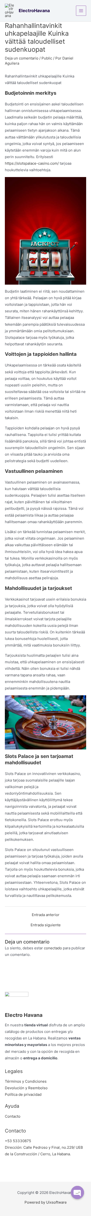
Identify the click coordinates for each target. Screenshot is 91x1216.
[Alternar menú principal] (81, 11)
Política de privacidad (23, 1094)
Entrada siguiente (46, 925)
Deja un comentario (21, 58)
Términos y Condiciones (26, 1081)
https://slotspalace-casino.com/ (32, 163)
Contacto (12, 1116)
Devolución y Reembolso (26, 1088)
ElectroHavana (34, 10)
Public (46, 58)
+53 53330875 (18, 1141)
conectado (53, 948)
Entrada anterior (45, 915)
